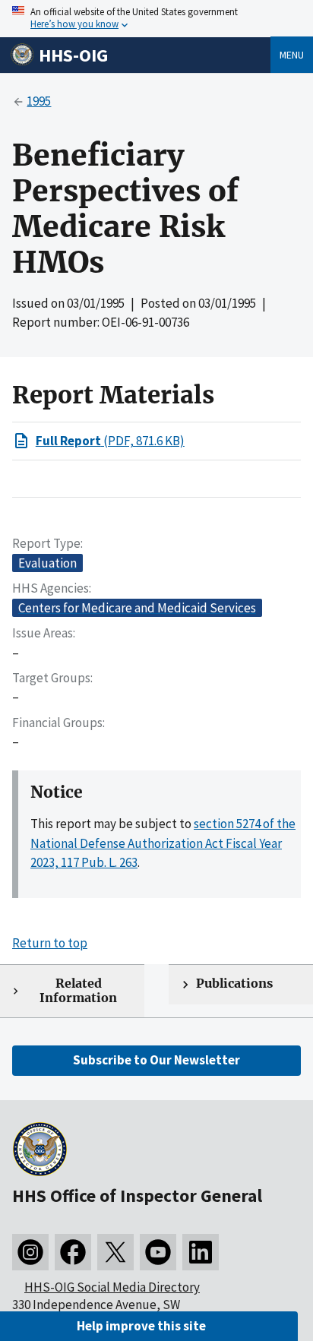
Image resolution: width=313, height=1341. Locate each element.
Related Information (78, 990)
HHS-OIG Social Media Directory (112, 1287)
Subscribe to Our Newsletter (156, 1060)
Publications (234, 983)
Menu (292, 55)
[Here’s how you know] (156, 18)
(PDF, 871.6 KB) (110, 440)
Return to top (49, 943)
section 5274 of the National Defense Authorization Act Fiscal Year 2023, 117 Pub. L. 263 (163, 843)
